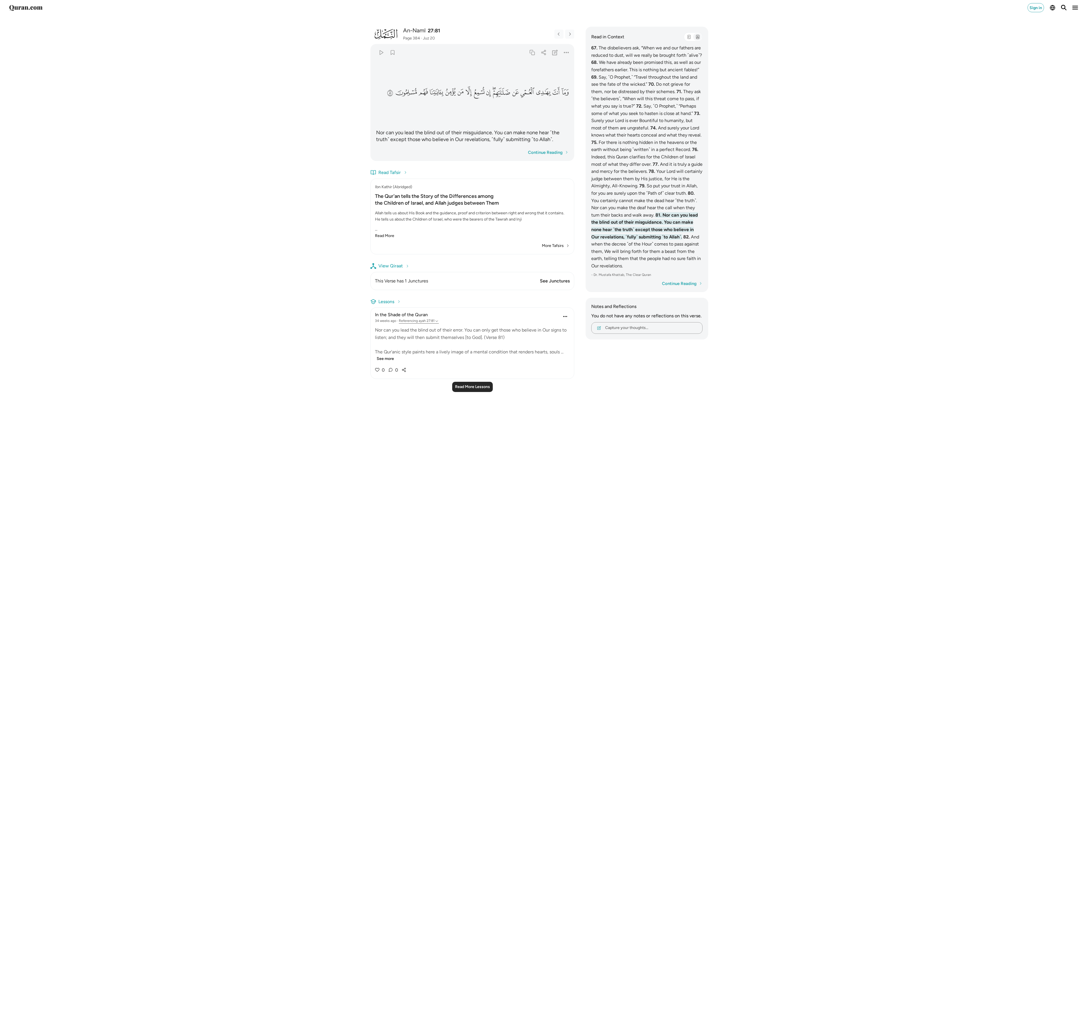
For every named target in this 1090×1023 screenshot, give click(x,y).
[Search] (1064, 7)
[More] (566, 52)
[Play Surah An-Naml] (381, 52)
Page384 (411, 38)
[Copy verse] (532, 52)
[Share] (543, 52)
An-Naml (414, 30)
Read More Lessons (472, 386)
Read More (384, 235)
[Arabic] (689, 37)
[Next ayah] (569, 34)
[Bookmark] (392, 52)
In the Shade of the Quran (401, 314)
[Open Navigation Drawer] (1075, 7)
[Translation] (697, 37)
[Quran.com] (26, 8)
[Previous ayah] (558, 34)
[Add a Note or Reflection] (555, 52)
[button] (565, 92)
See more (385, 358)
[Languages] (1052, 7)
